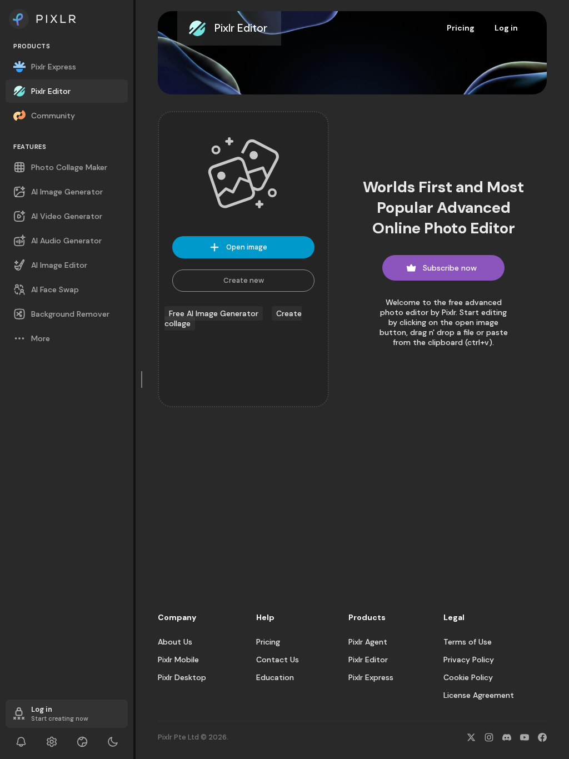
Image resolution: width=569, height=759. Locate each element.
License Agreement (478, 695)
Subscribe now (450, 268)
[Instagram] (489, 737)
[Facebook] (542, 737)
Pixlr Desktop (182, 677)
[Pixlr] (66, 19)
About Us (175, 642)
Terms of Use (467, 642)
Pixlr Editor (368, 660)
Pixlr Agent (367, 642)
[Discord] (506, 737)
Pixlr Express (370, 677)
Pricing (461, 28)
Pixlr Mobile (178, 660)
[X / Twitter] (471, 737)
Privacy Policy (468, 660)
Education (275, 677)
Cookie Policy (468, 677)
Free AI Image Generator (213, 313)
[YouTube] (524, 737)
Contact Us (277, 660)
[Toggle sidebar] (142, 379)
